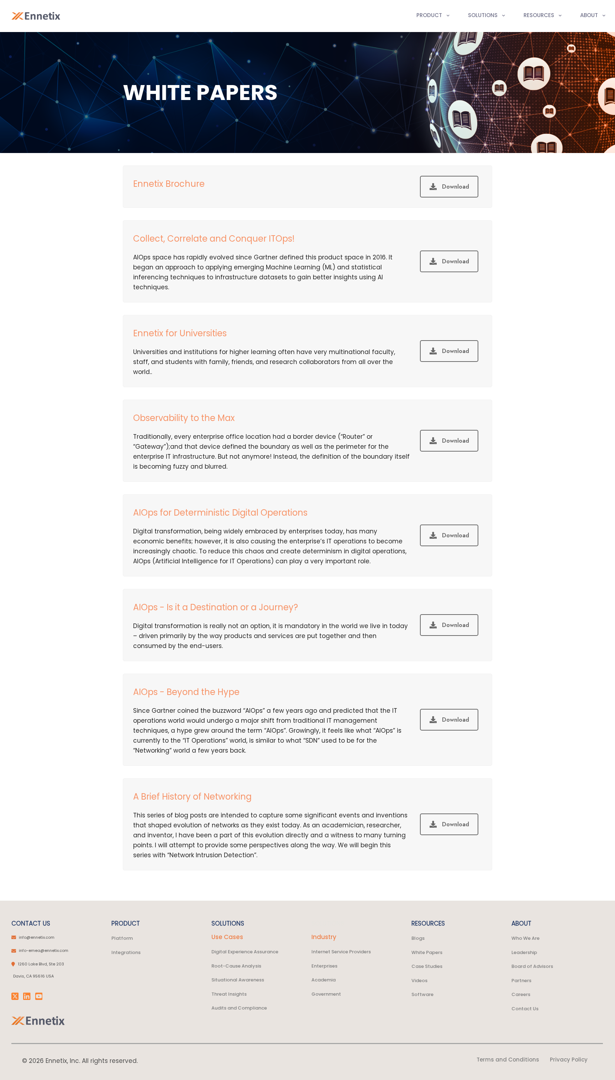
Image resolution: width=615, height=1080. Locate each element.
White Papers (426, 952)
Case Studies (426, 966)
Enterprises (324, 966)
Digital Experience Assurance (244, 951)
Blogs (418, 938)
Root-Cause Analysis (236, 966)
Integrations (126, 952)
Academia (323, 979)
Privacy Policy (569, 1059)
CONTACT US (30, 923)
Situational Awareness (237, 979)
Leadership (524, 952)
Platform (122, 938)
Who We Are (525, 938)
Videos (419, 980)
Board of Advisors (532, 966)
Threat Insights (229, 994)
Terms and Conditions (508, 1059)
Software (422, 994)
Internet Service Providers (341, 951)
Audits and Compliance (239, 1008)
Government (326, 994)
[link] (38, 1020)
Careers (520, 994)
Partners (521, 980)
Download (455, 187)
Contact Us (524, 1008)
